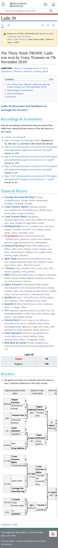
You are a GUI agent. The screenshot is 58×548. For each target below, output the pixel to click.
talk (51, 33)
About (17, 68)
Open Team (10, 258)
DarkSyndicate (12, 226)
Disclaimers (7, 544)
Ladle (14, 524)
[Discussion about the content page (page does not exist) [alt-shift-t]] (8, 25)
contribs (10, 36)
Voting (37, 71)
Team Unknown (12, 333)
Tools (43, 68)
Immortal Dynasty (14, 245)
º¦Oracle (8, 268)
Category (5, 524)
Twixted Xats (11, 320)
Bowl (45, 71)
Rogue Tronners (12, 284)
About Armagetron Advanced (31, 540)
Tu (5, 310)
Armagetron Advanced (18, 5)
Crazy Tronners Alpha (15, 206)
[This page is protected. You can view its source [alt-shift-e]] (42, 25)
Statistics (28, 71)
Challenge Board (30, 68)
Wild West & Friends (15, 342)
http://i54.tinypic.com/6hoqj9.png (21, 140)
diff (9, 39)
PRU (6, 274)
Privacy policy (7, 540)
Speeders (9, 303)
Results (17, 71)
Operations (6, 71)
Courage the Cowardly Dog (18, 197)
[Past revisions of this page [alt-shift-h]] (48, 25)
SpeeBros (9, 297)
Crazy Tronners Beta (15, 216)
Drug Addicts (11, 235)
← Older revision (19, 39)
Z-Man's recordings (13, 137)
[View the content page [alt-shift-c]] (2, 25)
